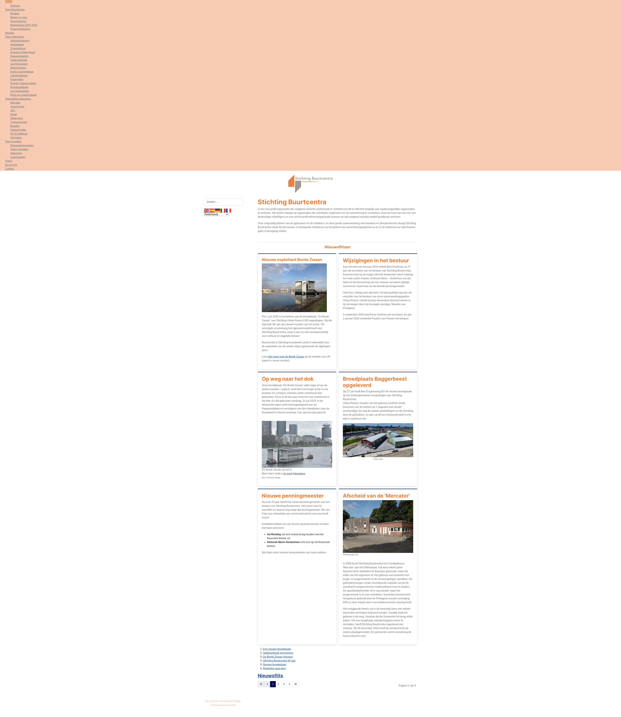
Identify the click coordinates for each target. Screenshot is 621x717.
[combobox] (223, 202)
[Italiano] (223, 210)
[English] (206, 210)
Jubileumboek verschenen (278, 653)
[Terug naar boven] (615, 711)
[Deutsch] (217, 210)
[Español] (212, 210)
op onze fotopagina (294, 473)
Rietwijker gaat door (274, 668)
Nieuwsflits (270, 675)
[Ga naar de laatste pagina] (295, 684)
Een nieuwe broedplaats (277, 649)
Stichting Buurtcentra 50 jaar (279, 660)
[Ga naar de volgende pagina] (289, 684)
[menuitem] (8, 1)
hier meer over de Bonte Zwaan (286, 356)
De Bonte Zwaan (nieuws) (278, 656)
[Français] (228, 210)
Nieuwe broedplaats (274, 664)
